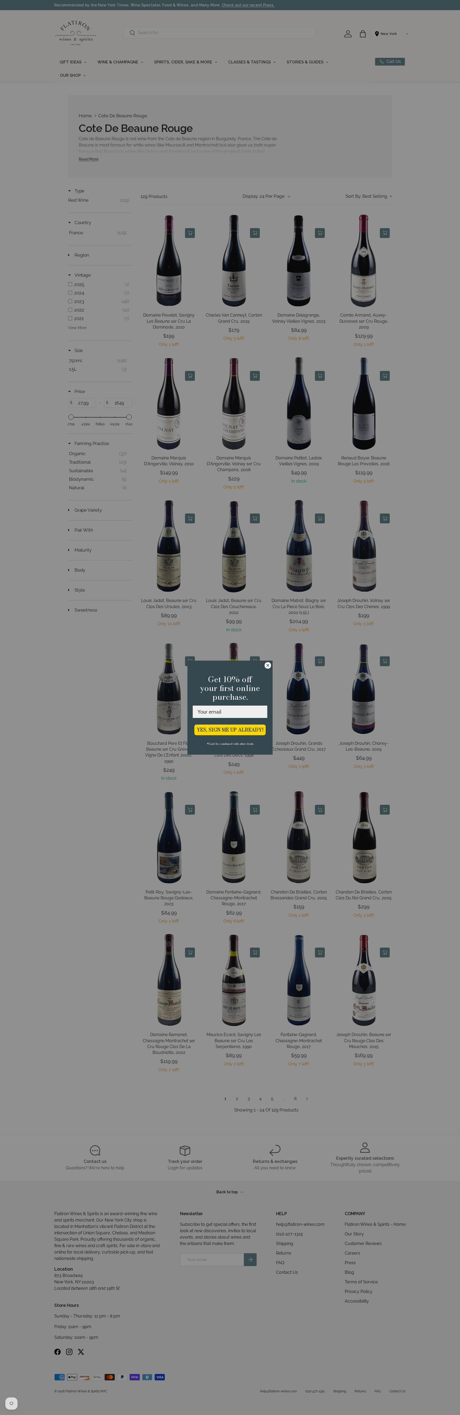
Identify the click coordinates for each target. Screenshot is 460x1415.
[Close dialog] (267, 665)
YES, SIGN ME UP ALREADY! (230, 729)
